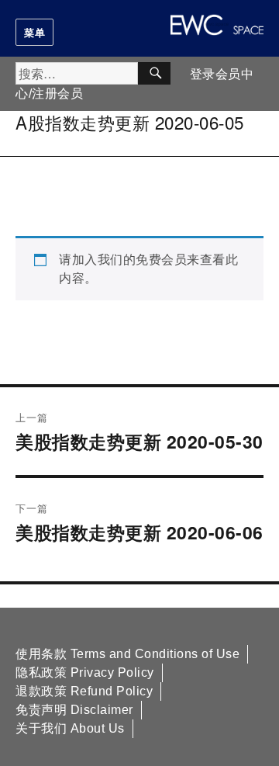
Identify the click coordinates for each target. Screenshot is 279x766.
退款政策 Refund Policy (84, 691)
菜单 (34, 32)
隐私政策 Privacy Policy (85, 672)
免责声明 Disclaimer (74, 709)
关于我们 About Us (70, 728)
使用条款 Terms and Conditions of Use (127, 653)
